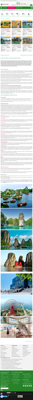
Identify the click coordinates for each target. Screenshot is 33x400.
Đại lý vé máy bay (3, 352)
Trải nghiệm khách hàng (27, 352)
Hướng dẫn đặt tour (15, 351)
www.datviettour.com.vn (29, 341)
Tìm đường (1, 391)
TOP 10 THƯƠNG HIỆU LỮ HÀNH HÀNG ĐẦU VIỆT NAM (8, 0)
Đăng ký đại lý (3, 356)
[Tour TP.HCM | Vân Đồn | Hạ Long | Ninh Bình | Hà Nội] (17, 40)
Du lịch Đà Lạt (3, 14)
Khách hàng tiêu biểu (26, 353)
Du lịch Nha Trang (13, 14)
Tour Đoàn (5, 7)
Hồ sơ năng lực (25, 355)
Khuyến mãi (24, 348)
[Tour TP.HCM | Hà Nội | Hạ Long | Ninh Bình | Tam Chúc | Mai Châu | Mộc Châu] (16, 24)
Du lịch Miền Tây (29, 14)
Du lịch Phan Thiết (8, 14)
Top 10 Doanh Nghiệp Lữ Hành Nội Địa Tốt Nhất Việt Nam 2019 (12, 368)
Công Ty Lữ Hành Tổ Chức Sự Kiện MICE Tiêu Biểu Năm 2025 (11, 363)
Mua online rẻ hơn (9, 10)
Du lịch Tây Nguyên (18, 14)
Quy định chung (14, 348)
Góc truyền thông (25, 347)
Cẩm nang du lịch (25, 351)
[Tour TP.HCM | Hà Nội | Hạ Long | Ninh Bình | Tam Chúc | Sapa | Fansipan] (6, 24)
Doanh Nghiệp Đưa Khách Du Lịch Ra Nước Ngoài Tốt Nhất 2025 (12, 359)
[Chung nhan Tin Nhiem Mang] (12, 395)
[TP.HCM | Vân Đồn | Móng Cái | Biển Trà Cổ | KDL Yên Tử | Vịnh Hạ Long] (27, 24)
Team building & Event (4, 348)
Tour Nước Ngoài (19, 7)
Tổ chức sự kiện (3, 349)
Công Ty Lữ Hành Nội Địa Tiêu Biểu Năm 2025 (9, 361)
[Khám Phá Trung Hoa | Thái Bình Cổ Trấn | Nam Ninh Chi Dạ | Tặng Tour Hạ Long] (27, 40)
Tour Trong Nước (11, 7)
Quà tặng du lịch (14, 353)
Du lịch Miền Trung (24, 14)
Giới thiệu (13, 347)
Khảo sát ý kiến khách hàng (16, 356)
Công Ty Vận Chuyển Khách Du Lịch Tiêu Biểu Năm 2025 (11, 364)
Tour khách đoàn (3, 347)
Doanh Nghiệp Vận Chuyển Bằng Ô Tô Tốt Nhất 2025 (10, 360)
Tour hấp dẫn (4, 10)
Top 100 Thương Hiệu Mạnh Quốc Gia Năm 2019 (9, 367)
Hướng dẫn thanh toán (15, 349)
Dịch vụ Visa (3, 355)
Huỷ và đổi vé (14, 352)
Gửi (9, 388)
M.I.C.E (2, 351)
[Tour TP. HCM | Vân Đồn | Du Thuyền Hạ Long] (6, 40)
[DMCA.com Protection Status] (20, 396)
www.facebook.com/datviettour (5, 380)
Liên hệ (24, 356)
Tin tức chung (25, 349)
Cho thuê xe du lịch (4, 353)
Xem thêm (8, 34)
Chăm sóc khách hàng (15, 355)
